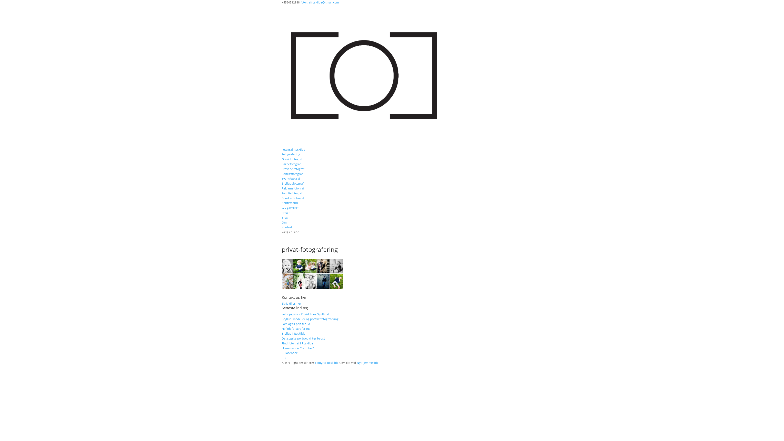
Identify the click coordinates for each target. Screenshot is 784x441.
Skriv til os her (291, 303)
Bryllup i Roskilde (293, 333)
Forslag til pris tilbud (296, 324)
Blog (285, 217)
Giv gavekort (290, 208)
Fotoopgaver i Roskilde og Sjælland (305, 314)
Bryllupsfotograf (293, 183)
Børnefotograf (291, 164)
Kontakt (287, 227)
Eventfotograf (291, 178)
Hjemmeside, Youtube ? (298, 348)
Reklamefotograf (293, 188)
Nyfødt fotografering (296, 329)
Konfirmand (290, 203)
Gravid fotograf (292, 159)
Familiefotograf (292, 193)
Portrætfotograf (292, 174)
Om (284, 222)
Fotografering (291, 154)
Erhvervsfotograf (293, 169)
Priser (286, 213)
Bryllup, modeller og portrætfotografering (310, 319)
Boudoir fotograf (293, 198)
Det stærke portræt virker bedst (303, 338)
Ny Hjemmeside (368, 363)
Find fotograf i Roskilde (297, 343)
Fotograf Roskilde (293, 149)
